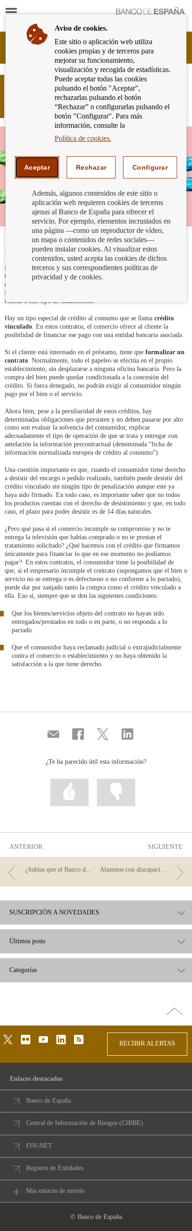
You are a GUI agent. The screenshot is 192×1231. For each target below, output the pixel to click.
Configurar (150, 167)
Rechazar (91, 167)
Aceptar (37, 167)
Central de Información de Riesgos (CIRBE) (84, 1122)
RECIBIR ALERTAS (147, 1043)
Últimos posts (27, 941)
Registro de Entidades (54, 1168)
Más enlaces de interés (55, 1190)
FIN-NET (39, 1145)
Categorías (23, 970)
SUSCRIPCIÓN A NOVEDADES (54, 912)
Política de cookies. (83, 138)
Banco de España (48, 1100)
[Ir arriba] (174, 1012)
